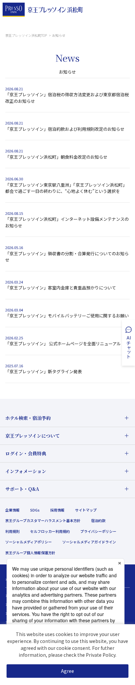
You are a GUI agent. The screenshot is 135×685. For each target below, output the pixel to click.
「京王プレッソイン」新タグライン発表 (43, 371)
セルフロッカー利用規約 (50, 531)
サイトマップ (86, 510)
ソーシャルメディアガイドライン (89, 541)
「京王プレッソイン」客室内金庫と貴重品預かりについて (61, 288)
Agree (67, 671)
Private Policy (100, 654)
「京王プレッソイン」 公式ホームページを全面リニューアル (63, 343)
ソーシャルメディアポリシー (28, 541)
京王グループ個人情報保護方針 (30, 552)
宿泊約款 (98, 520)
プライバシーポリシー (98, 531)
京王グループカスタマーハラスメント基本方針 (43, 520)
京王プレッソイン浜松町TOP (26, 35)
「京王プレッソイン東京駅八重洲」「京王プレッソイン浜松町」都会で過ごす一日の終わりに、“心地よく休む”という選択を (66, 188)
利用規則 (12, 531)
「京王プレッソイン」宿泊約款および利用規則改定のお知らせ (65, 129)
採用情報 (57, 510)
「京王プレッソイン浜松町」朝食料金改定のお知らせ (56, 157)
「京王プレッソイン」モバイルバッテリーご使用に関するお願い (67, 315)
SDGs (35, 510)
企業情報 (12, 510)
